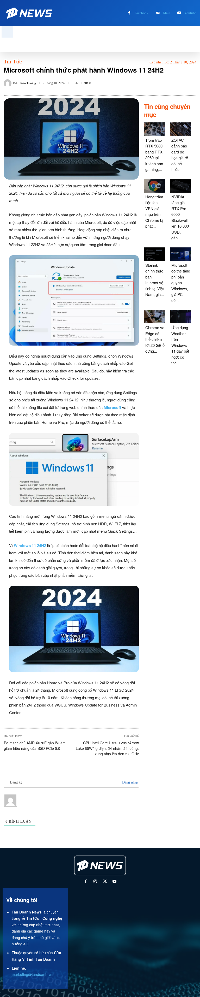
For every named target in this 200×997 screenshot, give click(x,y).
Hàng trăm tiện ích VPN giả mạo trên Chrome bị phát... (154, 211)
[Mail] (157, 13)
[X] (104, 881)
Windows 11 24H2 (30, 545)
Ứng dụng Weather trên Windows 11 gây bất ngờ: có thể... (180, 345)
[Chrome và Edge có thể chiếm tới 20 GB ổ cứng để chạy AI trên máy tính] (154, 316)
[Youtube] (179, 13)
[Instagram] (95, 881)
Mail (166, 13)
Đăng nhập (129, 782)
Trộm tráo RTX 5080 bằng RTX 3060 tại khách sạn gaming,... (154, 154)
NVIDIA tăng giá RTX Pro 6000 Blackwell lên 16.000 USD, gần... (180, 217)
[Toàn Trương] (8, 83)
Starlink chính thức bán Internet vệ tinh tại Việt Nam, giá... (154, 279)
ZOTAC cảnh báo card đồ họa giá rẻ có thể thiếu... (179, 154)
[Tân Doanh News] (100, 865)
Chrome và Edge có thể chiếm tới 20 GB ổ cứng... (155, 339)
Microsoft (112, 407)
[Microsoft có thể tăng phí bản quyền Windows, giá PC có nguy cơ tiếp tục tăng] (180, 254)
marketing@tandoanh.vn (32, 974)
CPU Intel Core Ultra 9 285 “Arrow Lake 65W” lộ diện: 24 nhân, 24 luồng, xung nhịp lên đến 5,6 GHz (107, 748)
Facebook (141, 13)
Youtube (190, 13)
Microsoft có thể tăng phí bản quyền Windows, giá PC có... (180, 282)
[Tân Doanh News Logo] (30, 13)
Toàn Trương (28, 83)
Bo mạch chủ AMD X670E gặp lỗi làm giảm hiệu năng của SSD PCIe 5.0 (35, 745)
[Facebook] (129, 13)
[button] (7, 32)
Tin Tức (13, 61)
